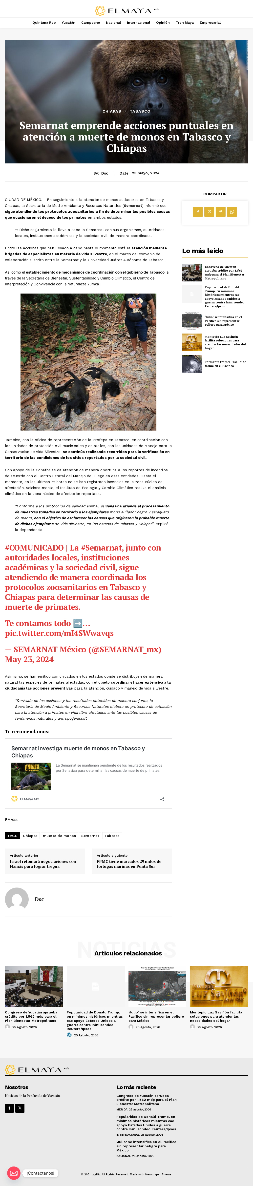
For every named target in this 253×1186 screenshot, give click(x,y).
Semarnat (133, 205)
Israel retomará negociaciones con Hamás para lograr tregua (43, 864)
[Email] (14, 1173)
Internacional (128, 1134)
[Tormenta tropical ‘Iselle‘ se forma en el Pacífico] (192, 364)
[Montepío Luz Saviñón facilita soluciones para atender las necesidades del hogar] (192, 342)
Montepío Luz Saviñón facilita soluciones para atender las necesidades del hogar (225, 342)
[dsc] (17, 899)
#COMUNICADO (34, 547)
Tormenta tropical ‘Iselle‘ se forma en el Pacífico (225, 364)
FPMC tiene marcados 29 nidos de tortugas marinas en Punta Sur (129, 864)
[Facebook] (198, 212)
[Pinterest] (221, 212)
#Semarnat (101, 547)
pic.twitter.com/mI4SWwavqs (59, 633)
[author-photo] (8, 1027)
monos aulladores (122, 200)
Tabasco (140, 111)
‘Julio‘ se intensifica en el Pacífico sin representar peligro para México (223, 320)
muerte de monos (59, 836)
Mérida (121, 1109)
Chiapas (112, 111)
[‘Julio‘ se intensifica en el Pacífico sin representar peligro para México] (192, 321)
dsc (104, 173)
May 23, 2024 (29, 659)
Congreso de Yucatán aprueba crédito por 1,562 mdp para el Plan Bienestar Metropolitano (224, 272)
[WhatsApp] (232, 212)
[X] (209, 212)
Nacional (123, 1156)
